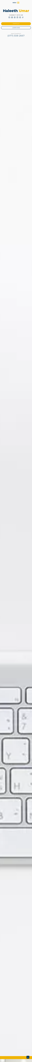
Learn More (16, 27)
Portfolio (16, 23)
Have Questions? (16, 35)
